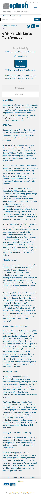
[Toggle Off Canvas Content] (35, 8)
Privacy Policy (19, 477)
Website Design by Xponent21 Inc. (20, 496)
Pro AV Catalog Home (7, 16)
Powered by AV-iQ (30, 477)
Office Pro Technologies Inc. (22, 493)
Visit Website (21, 56)
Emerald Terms (8, 477)
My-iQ (19, 16)
